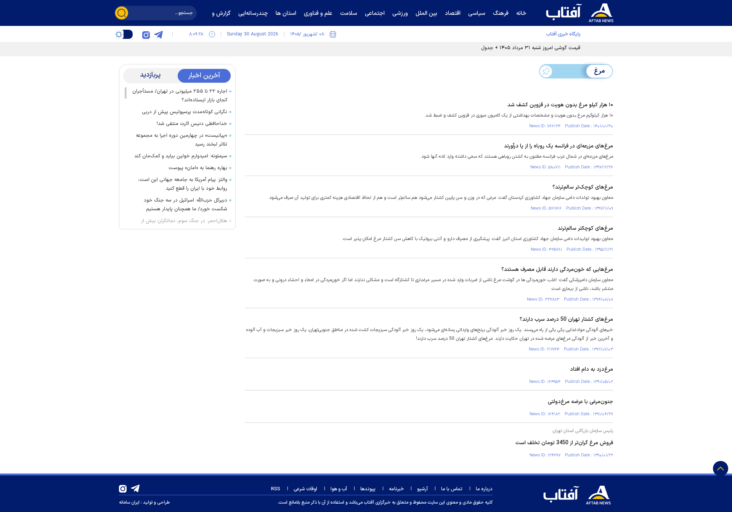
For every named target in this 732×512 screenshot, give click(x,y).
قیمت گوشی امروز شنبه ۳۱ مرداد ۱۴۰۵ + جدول (530, 48)
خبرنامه (396, 489)
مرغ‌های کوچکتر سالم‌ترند (585, 228)
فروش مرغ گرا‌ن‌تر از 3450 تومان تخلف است (564, 443)
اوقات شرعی (305, 489)
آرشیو (422, 489)
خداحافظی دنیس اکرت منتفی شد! (192, 124)
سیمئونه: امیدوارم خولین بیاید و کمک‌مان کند (180, 156)
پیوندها (368, 489)
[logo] (581, 12)
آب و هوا (339, 489)
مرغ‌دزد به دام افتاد (591, 369)
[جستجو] (121, 12)
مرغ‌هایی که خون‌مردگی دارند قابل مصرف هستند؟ (557, 270)
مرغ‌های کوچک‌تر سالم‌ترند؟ (582, 187)
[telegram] (158, 34)
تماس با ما (451, 489)
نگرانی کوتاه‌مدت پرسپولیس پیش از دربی (184, 112)
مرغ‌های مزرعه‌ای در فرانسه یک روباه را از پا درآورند (558, 146)
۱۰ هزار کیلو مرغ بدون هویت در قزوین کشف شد (560, 105)
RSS (275, 489)
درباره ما (484, 489)
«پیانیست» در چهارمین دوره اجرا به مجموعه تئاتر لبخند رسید (181, 140)
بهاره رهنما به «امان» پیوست (198, 168)
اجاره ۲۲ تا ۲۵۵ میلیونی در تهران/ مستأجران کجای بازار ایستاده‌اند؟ (179, 96)
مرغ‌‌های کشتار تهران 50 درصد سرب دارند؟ (566, 319)
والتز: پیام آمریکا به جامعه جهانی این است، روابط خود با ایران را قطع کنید (182, 184)
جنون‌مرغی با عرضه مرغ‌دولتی (580, 402)
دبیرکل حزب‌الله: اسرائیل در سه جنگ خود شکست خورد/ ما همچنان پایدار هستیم (185, 205)
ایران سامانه (129, 502)
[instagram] (146, 34)
